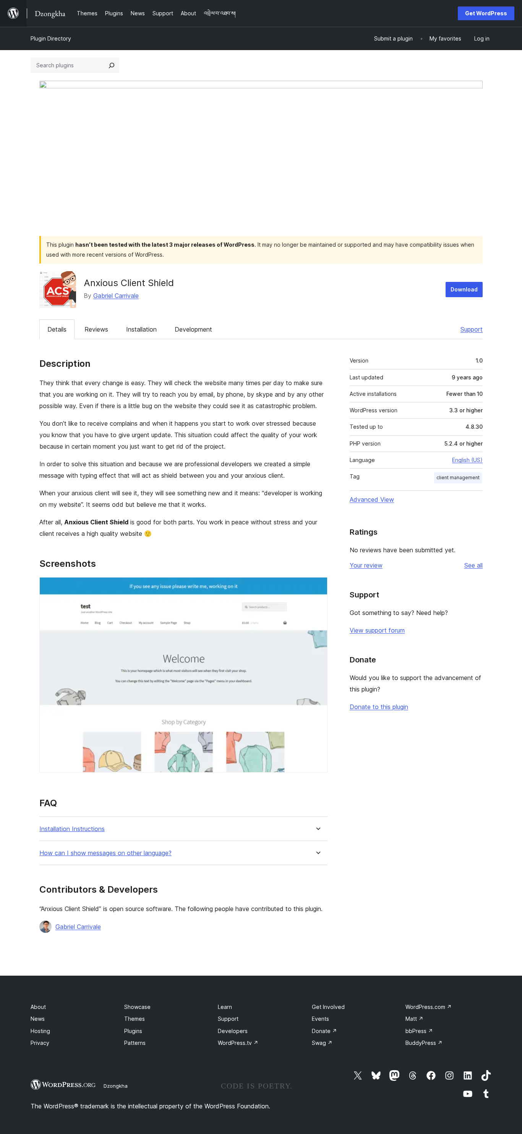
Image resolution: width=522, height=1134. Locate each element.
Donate (324, 1031)
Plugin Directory (51, 38)
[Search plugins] (111, 65)
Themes (134, 1018)
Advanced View (372, 499)
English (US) (467, 460)
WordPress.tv (238, 1043)
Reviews (96, 329)
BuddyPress (424, 1043)
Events (320, 1018)
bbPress (419, 1031)
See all (473, 565)
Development (193, 329)
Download (464, 289)
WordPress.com (428, 1007)
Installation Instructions (72, 829)
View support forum (377, 630)
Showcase (137, 1007)
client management (458, 477)
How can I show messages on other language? (105, 853)
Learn (225, 1007)
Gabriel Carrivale (116, 295)
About (38, 1007)
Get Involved (328, 1007)
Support (471, 329)
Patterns (135, 1043)
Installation (141, 329)
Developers (233, 1031)
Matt (414, 1018)
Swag (322, 1043)
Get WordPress (486, 13)
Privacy (40, 1043)
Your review (366, 565)
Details (56, 329)
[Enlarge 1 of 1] (317, 587)
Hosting (40, 1031)
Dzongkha (116, 1086)
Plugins (133, 1031)
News (38, 1018)
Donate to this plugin (379, 707)
